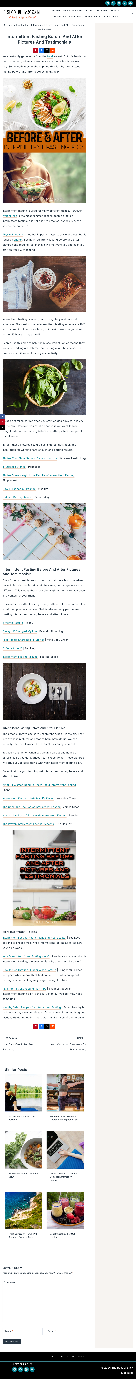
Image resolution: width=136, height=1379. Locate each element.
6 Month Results (13, 622)
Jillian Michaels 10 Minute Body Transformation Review (63, 1176)
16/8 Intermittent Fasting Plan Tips (24, 988)
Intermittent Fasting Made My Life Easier (28, 798)
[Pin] (35, 50)
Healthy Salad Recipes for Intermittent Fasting (32, 1007)
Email (52, 1331)
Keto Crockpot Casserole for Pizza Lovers (68, 1044)
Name (8, 1331)
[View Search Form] (132, 13)
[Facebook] (119, 3)
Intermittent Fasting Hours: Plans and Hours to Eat (34, 937)
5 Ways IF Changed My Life (20, 631)
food (50, 56)
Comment (11, 1282)
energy (18, 239)
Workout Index (92, 16)
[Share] (2, 416)
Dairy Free (116, 10)
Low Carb (55, 10)
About (53, 1356)
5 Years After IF (12, 648)
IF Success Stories (14, 466)
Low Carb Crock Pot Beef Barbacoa (18, 1044)
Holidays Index (110, 16)
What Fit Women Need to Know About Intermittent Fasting (39, 784)
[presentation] (23, 1092)
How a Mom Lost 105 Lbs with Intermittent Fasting (35, 815)
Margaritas (60, 16)
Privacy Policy (78, 1356)
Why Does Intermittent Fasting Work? (26, 956)
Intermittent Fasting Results (20, 656)
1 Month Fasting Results (18, 497)
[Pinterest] (107, 3)
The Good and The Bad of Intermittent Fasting (32, 806)
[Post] (47, 50)
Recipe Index (75, 16)
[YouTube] (130, 3)
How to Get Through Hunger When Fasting (29, 970)
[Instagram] (113, 3)
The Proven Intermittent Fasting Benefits (28, 823)
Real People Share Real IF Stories (23, 639)
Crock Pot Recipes (73, 10)
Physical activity (13, 234)
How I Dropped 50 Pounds (19, 488)
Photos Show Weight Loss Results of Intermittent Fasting (38, 475)
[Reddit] (52, 50)
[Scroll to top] (131, 1356)
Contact (64, 1356)
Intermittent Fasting (97, 10)
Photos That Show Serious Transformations (30, 458)
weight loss (10, 215)
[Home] (5, 25)
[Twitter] (124, 3)
